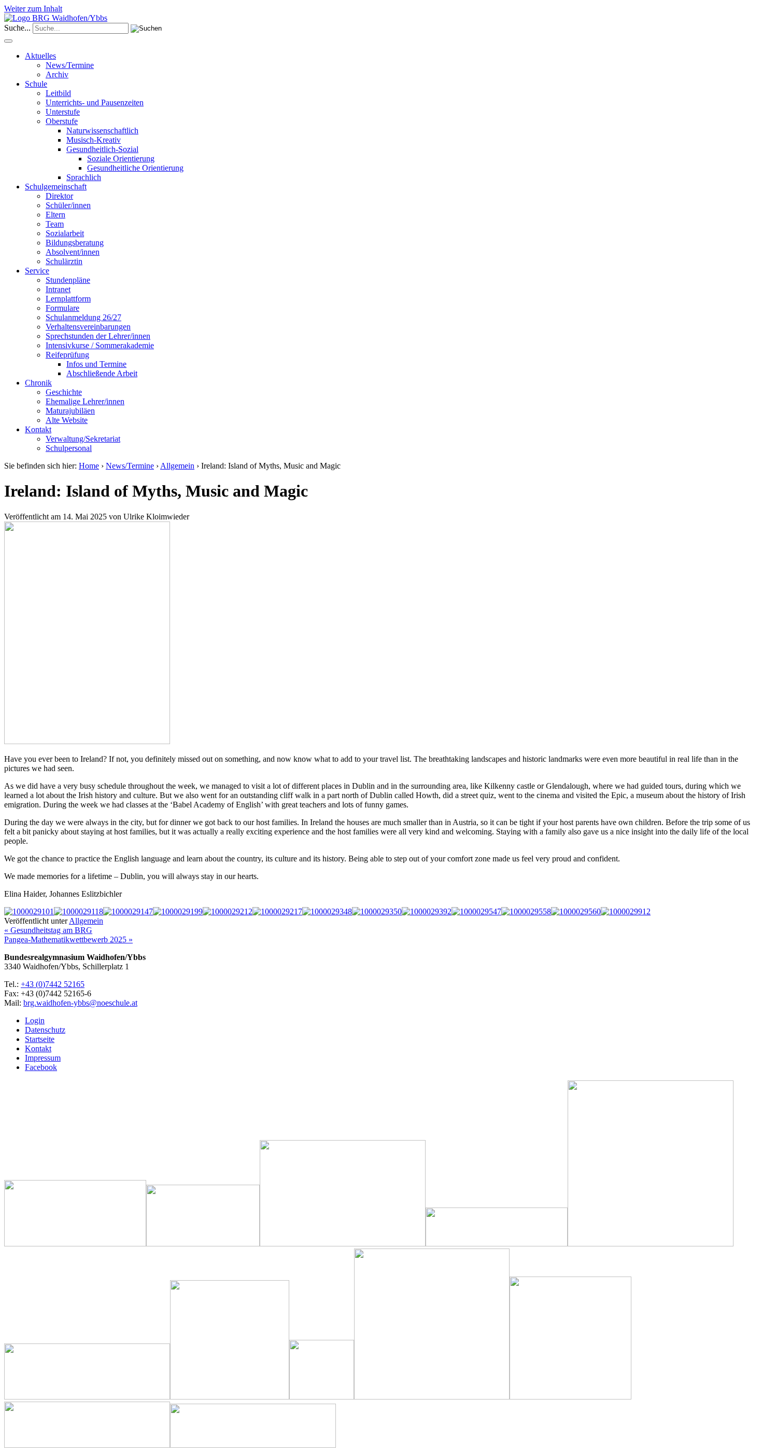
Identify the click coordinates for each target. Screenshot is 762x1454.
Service (37, 270)
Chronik (38, 382)
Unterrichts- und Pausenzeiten (95, 102)
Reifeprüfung (67, 354)
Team (55, 224)
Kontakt (38, 429)
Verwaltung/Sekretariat (83, 438)
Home (89, 465)
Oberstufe (62, 121)
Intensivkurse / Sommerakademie (100, 345)
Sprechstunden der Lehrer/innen (98, 336)
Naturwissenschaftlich (102, 130)
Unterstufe (63, 111)
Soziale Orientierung (120, 158)
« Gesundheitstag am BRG (48, 930)
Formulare (62, 308)
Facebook (41, 1067)
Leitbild (58, 93)
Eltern (55, 214)
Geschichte (64, 392)
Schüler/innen (68, 205)
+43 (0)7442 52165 (52, 984)
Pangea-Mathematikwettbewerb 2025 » (68, 939)
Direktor (59, 195)
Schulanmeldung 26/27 (83, 317)
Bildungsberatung (75, 242)
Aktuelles (40, 55)
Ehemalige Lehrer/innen (85, 401)
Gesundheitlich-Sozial (102, 149)
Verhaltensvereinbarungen (88, 326)
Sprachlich (83, 177)
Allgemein (177, 465)
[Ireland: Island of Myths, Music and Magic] (87, 741)
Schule (36, 83)
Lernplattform (68, 298)
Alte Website (67, 420)
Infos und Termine (96, 364)
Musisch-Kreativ (93, 139)
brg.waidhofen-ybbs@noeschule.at (80, 1002)
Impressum (43, 1057)
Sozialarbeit (65, 233)
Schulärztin (64, 261)
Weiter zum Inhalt (33, 8)
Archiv (57, 74)
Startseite (39, 1039)
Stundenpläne (68, 280)
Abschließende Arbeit (101, 373)
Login (35, 1020)
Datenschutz (45, 1029)
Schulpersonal (69, 448)
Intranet (58, 289)
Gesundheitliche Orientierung (135, 167)
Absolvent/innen (73, 252)
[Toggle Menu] (8, 41)
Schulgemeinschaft (56, 186)
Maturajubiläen (70, 410)
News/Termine (70, 65)
